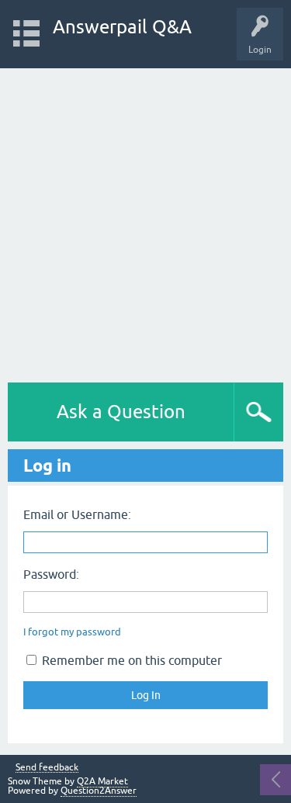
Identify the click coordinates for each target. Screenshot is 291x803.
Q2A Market (102, 781)
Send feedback (47, 768)
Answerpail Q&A (122, 26)
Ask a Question (121, 411)
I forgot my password (72, 632)
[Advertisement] (145, 221)
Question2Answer (99, 790)
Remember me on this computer (130, 660)
